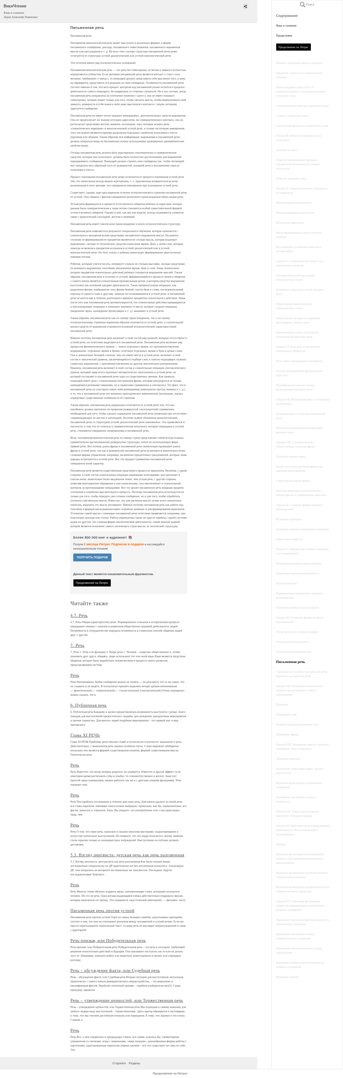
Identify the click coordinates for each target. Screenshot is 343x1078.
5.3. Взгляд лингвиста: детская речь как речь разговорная (127, 855)
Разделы (134, 1063)
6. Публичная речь (88, 705)
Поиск (306, 4)
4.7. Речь (79, 615)
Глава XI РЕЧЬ (85, 735)
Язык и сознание (286, 25)
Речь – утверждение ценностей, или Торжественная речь (126, 1000)
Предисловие (284, 35)
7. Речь (77, 645)
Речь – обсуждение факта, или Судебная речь (115, 970)
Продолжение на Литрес (294, 47)
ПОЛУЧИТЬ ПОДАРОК (92, 557)
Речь (74, 675)
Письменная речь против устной (102, 910)
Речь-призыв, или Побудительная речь (108, 940)
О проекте (119, 1063)
